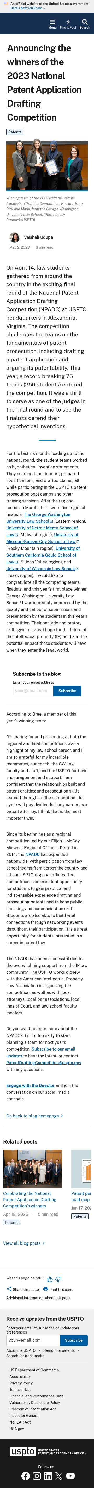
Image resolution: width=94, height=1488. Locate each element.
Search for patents (59, 1350)
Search (84, 27)
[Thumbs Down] (58, 1279)
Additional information (24, 1298)
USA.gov (16, 1429)
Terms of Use (20, 1390)
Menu (52, 27)
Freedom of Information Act (32, 1409)
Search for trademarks (25, 1356)
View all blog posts (21, 1243)
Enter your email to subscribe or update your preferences (42, 1330)
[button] (22, 1290)
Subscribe (74, 1340)
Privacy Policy (21, 1383)
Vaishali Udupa (38, 237)
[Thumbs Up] (50, 1279)
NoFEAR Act (20, 1422)
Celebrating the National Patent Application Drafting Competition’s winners (29, 1200)
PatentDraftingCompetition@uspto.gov (43, 1062)
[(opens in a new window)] (36, 1479)
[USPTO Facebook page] (24, 1479)
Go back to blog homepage (32, 1116)
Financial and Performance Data (36, 1396)
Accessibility (20, 1376)
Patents (14, 132)
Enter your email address (33, 683)
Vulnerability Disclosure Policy (34, 1403)
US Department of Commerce (34, 1370)
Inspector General (24, 1416)
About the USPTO (21, 1350)
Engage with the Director (30, 1085)
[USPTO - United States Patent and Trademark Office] (47, 1455)
